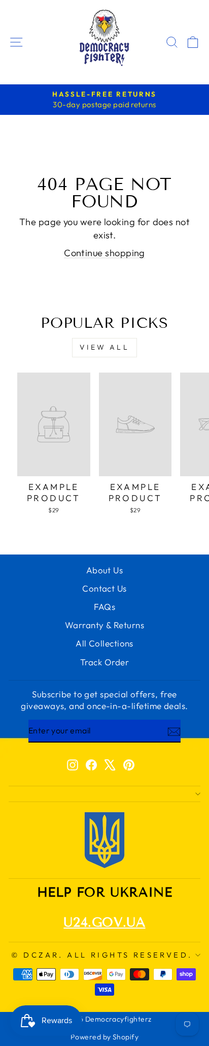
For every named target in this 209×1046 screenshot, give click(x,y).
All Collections (104, 643)
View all (104, 347)
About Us (104, 570)
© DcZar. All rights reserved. (101, 955)
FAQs (105, 606)
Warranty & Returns (104, 625)
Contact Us (104, 588)
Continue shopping (104, 253)
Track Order (104, 662)
